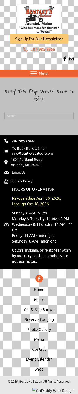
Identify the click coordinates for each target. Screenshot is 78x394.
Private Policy (21, 181)
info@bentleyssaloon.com (32, 153)
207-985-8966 (43, 49)
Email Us (19, 172)
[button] (39, 39)
